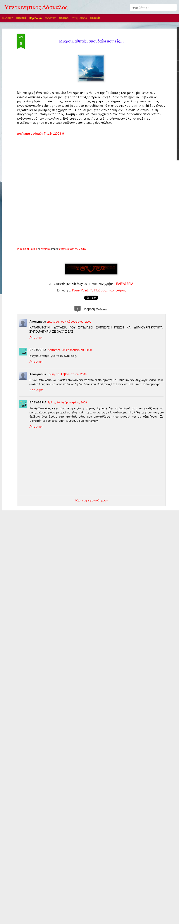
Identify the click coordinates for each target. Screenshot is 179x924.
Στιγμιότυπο (79, 18)
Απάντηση (36, 337)
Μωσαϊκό (50, 18)
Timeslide (95, 18)
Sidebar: (64, 18)
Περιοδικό (35, 18)
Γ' (91, 290)
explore (45, 248)
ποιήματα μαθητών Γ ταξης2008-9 (40, 133)
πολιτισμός (117, 290)
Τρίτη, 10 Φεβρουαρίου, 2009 (66, 374)
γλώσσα (80, 248)
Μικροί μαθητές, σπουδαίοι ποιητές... (91, 41)
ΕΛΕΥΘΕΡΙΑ (124, 283)
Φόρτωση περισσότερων (91, 500)
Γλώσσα (100, 290)
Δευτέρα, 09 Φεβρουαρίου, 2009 (69, 321)
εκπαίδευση (66, 248)
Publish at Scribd (27, 248)
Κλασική (7, 18)
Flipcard (21, 18)
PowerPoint (80, 290)
